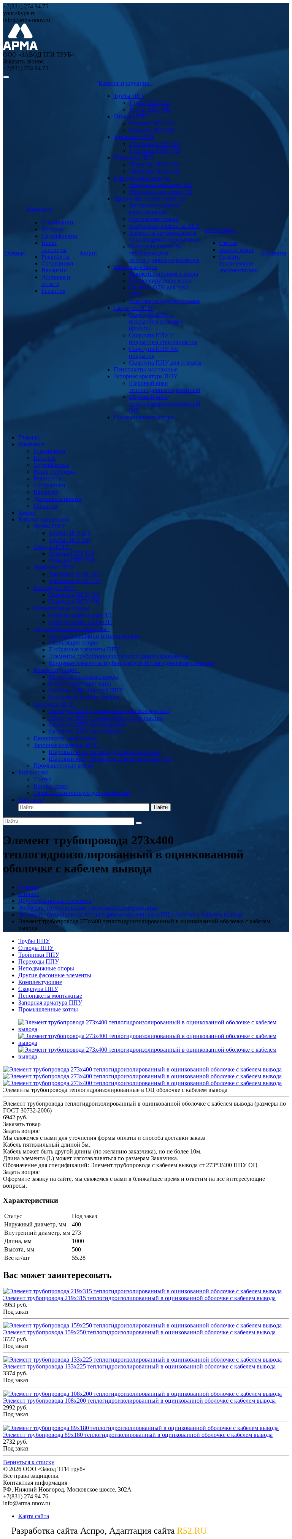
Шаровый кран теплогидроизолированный (164, 386)
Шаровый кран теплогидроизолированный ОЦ (164, 403)
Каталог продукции (125, 83)
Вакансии (54, 270)
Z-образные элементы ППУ (164, 226)
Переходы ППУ (134, 157)
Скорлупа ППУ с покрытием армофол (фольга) (155, 321)
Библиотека (220, 230)
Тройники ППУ (134, 137)
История (52, 229)
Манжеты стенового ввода (163, 273)
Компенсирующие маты (160, 280)
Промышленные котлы (143, 417)
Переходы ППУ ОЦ (154, 171)
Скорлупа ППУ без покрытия (153, 352)
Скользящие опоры (153, 219)
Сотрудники (57, 263)
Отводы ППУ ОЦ (152, 130)
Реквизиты (55, 256)
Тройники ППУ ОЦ (155, 150)
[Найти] (139, 823)
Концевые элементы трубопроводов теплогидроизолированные (164, 253)
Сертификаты (59, 236)
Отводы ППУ (131, 116)
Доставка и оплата (55, 280)
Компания (41, 209)
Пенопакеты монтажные (146, 369)
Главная (14, 253)
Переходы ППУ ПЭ (154, 164)
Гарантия (53, 291)
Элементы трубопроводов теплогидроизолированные (164, 236)
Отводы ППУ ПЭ (152, 123)
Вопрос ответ (236, 249)
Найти (161, 807)
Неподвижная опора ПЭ (160, 185)
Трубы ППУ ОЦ (150, 109)
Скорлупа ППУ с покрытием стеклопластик (163, 338)
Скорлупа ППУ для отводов (165, 362)
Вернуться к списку (28, 1462)
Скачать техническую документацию (238, 263)
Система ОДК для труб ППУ (86, 690)
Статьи (228, 243)
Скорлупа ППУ (134, 308)
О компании (57, 222)
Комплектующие (135, 267)
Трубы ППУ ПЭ (150, 103)
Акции (88, 253)
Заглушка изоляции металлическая (154, 208)
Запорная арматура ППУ (146, 376)
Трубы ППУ (129, 96)
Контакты (273, 253)
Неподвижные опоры (142, 178)
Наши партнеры (54, 246)
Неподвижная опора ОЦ (160, 191)
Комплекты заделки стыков (164, 301)
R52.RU (192, 1531)
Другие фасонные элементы (150, 198)
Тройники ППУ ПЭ (154, 144)
